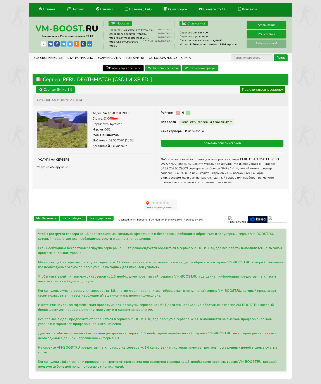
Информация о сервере (125, 68)
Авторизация (266, 25)
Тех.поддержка (100, 218)
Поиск (281, 58)
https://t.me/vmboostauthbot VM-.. (129, 38)
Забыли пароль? (266, 43)
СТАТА (186, 58)
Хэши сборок (177, 9)
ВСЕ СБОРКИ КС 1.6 (48, 58)
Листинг (77, 9)
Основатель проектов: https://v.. (128, 34)
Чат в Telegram (72, 218)
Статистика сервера (201, 68)
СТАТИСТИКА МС (80, 58)
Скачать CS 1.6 (214, 9)
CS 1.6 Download (163, 58)
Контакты (249, 9)
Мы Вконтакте (46, 218)
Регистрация (266, 34)
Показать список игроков (222, 143)
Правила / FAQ (140, 9)
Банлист (106, 9)
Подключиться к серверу (262, 89)
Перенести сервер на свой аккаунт (206, 122)
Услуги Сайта (109, 58)
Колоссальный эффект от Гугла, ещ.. (131, 30)
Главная (48, 9)
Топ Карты (135, 58)
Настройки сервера (164, 68)
